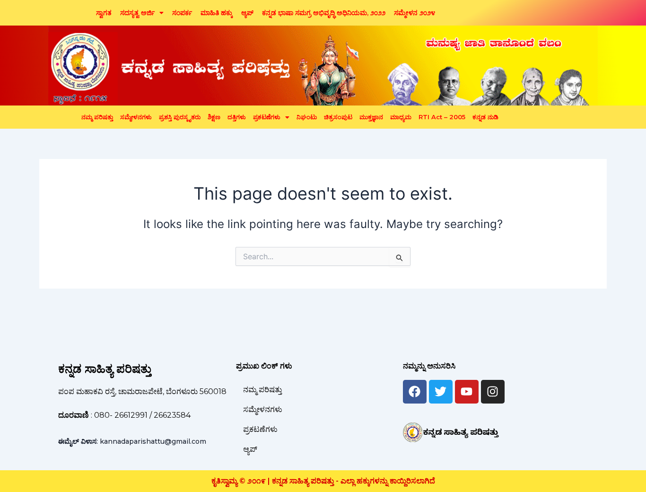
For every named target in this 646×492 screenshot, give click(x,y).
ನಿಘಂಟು (307, 117)
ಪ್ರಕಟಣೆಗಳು (266, 117)
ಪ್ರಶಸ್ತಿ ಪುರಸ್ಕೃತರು (180, 117)
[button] (142, 13)
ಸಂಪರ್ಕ (182, 13)
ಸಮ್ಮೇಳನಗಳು (136, 117)
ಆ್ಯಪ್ (247, 13)
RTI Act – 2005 (442, 117)
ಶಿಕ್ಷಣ (214, 117)
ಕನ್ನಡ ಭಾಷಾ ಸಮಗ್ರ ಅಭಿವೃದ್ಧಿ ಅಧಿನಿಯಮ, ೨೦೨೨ (323, 13)
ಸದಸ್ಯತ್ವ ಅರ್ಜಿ (137, 13)
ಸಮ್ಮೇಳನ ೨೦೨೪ (414, 13)
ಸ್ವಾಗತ (104, 13)
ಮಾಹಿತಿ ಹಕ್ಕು (217, 13)
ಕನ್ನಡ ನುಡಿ (485, 117)
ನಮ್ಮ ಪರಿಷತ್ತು (97, 117)
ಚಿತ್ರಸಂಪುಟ (338, 117)
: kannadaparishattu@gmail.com (132, 441)
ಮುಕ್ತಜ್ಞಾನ (371, 117)
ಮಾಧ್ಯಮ (400, 117)
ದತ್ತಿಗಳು (236, 117)
